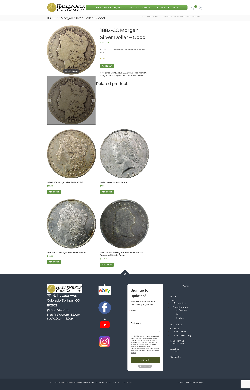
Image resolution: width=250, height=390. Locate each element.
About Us (174, 349)
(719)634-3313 (57, 310)
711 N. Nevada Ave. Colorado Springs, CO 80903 (63, 300)
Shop (106, 7)
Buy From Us (120, 7)
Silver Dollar (138, 75)
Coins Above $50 (118, 73)
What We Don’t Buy (182, 335)
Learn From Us (149, 7)
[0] (193, 8)
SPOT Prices (178, 343)
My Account (181, 310)
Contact (175, 7)
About (164, 7)
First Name (136, 323)
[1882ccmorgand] (71, 100)
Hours (175, 352)
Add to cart (107, 66)
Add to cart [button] (54, 192)
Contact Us (175, 357)
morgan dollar (106, 75)
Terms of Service (184, 382)
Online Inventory (154, 16)
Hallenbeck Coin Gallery (70, 382)
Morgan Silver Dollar (123, 75)
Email (133, 310)
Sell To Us (133, 7)
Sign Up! (145, 360)
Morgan (142, 73)
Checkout (180, 318)
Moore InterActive (125, 382)
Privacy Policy (197, 382)
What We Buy (179, 331)
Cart (177, 314)
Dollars (166, 16)
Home (98, 7)
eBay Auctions (179, 303)
